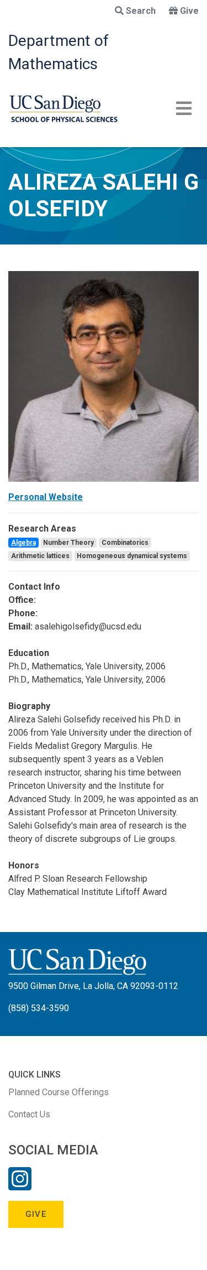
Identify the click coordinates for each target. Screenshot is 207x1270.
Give (189, 11)
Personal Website (45, 497)
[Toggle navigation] (184, 108)
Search (141, 11)
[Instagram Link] (19, 1185)
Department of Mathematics (58, 52)
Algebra (23, 542)
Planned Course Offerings (58, 1092)
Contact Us (29, 1114)
